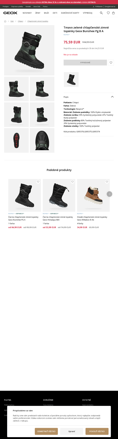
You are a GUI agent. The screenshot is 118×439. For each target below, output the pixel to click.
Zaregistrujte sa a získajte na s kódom (59, 2)
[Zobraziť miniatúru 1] (16, 89)
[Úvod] (5, 21)
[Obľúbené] (108, 13)
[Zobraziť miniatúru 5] (16, 140)
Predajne (6, 7)
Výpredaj (87, 13)
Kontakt (28, 7)
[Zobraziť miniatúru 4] (42, 114)
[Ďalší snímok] (109, 194)
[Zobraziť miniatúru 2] (42, 89)
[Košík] (113, 13)
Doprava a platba (17, 7)
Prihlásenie (99, 7)
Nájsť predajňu (87, 405)
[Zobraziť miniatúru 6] (42, 140)
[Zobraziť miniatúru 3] (16, 114)
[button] (111, 62)
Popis (66, 97)
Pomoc (45, 7)
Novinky (27, 13)
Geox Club (36, 7)
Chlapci (20, 21)
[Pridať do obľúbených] (38, 182)
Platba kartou (9, 405)
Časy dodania (48, 405)
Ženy (37, 13)
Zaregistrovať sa (110, 7)
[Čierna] (72, 79)
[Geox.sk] (10, 13)
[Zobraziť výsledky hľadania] (101, 13)
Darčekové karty (70, 13)
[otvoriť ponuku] (41, 14)
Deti (55, 13)
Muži (46, 13)
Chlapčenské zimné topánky (37, 21)
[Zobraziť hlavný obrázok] (29, 50)
